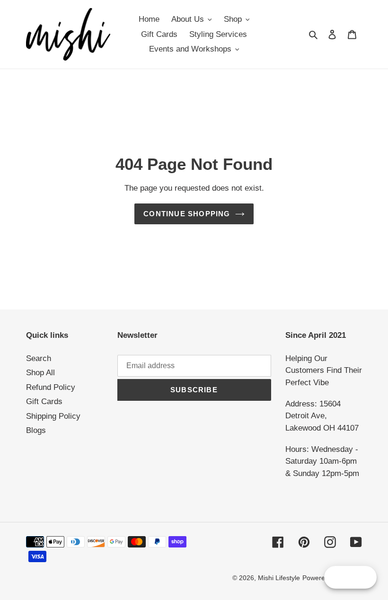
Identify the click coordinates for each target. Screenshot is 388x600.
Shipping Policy (53, 416)
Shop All (40, 372)
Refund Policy (50, 387)
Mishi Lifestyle (279, 578)
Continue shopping (186, 214)
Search (38, 358)
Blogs (36, 430)
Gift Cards (44, 401)
